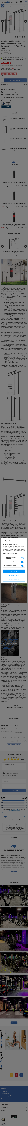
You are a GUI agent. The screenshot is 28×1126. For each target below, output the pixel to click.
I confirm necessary (14, 579)
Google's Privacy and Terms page (10, 553)
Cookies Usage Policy (14, 547)
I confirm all (14, 571)
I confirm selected (14, 575)
